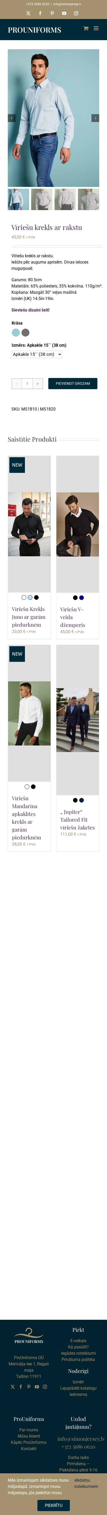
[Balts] (24, 597)
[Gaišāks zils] (30, 597)
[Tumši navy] (81, 800)
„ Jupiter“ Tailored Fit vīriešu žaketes (77, 819)
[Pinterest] (29, 1387)
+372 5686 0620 (37, 4)
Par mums (28, 1429)
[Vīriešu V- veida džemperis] (77, 524)
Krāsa (17, 323)
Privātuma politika (78, 1359)
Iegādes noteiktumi (78, 1353)
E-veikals (78, 1340)
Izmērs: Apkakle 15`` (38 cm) (39, 345)
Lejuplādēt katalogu (78, 1388)
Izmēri (78, 1381)
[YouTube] (37, 1387)
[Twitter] (13, 1387)
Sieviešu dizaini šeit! (30, 310)
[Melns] (36, 597)
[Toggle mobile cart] (86, 28)
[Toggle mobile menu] (96, 28)
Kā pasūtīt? (78, 1347)
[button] (16, 332)
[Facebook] (21, 1387)
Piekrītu (53, 1505)
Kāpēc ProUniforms (28, 1442)
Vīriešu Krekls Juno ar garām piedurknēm (28, 616)
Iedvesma (78, 1394)
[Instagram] (45, 1387)
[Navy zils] (81, 597)
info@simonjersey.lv (67, 4)
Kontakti (28, 1448)
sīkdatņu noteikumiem (86, 1483)
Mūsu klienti (29, 1436)
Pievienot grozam (73, 383)
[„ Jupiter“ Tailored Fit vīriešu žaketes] (77, 720)
